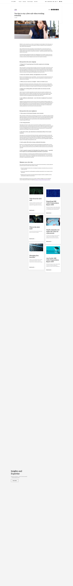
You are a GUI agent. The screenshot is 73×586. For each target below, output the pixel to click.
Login (55, 1)
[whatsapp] (58, 9)
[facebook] (51, 9)
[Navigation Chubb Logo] (13, 1)
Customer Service (49, 1)
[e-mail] (54, 9)
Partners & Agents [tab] (30, 1)
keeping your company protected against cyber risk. (42, 179)
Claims (53, 1)
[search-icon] (57, 1)
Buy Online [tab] (35, 1)
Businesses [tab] (24, 1)
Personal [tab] (20, 1)
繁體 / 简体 (60, 1)
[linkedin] (53, 9)
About (46, 1)
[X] (56, 9)
